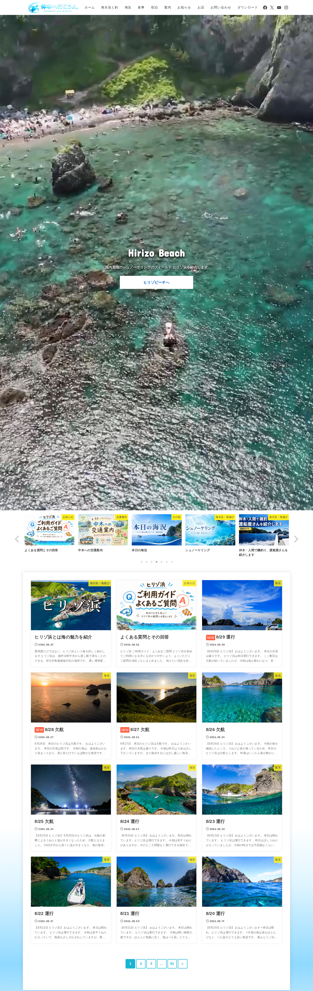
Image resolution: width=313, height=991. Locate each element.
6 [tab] (166, 561)
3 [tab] (151, 561)
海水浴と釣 (109, 7)
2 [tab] (146, 561)
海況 (128, 7)
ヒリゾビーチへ (156, 282)
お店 (201, 7)
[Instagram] (286, 8)
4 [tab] (156, 561)
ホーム (90, 7)
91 (172, 964)
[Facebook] (265, 8)
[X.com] (272, 8)
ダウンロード (247, 7)
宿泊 (154, 7)
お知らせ (184, 7)
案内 (167, 7)
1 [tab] (141, 561)
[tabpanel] (157, 534)
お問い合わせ (221, 7)
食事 (141, 7)
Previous (17, 539)
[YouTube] (279, 8)
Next (295, 539)
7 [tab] (171, 561)
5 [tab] (161, 561)
